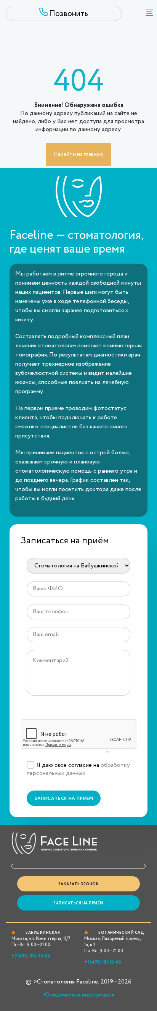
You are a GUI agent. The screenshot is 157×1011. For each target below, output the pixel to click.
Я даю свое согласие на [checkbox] (78, 769)
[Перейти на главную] (78, 164)
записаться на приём (78, 903)
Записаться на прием (63, 799)
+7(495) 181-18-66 (102, 962)
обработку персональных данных (78, 769)
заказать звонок (78, 884)
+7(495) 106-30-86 (30, 956)
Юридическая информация (78, 994)
